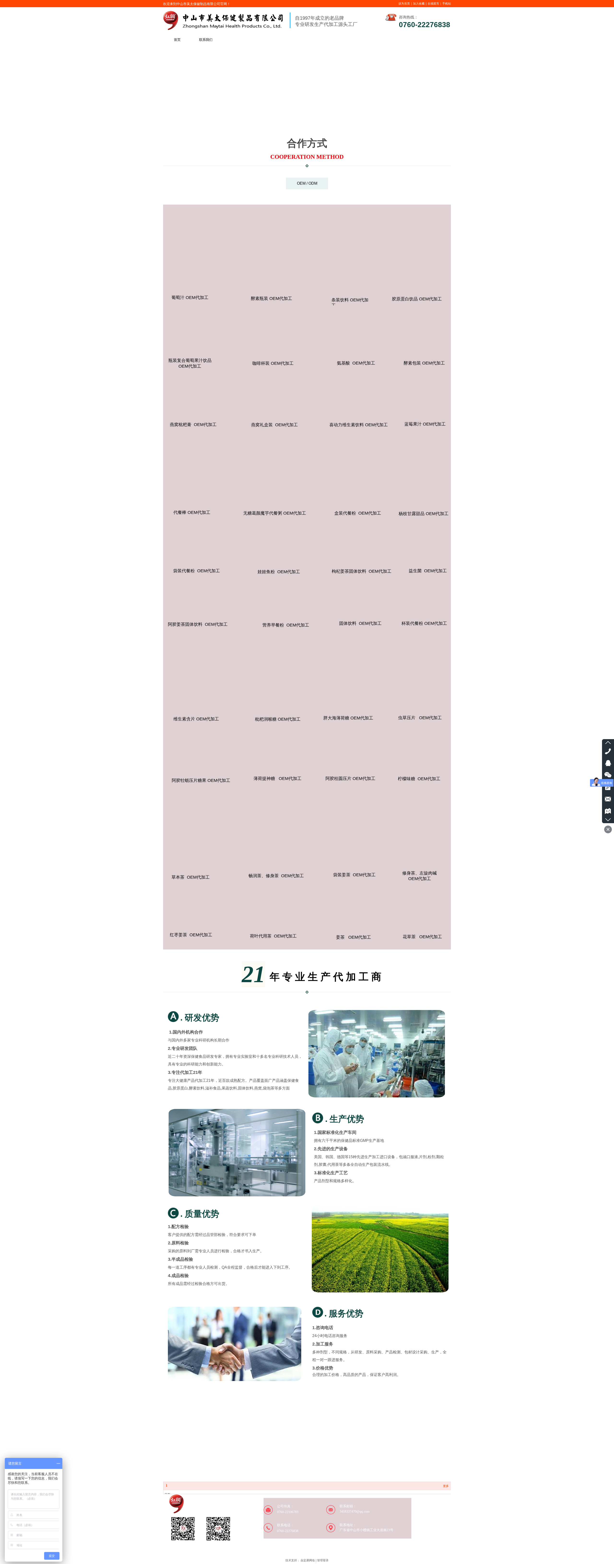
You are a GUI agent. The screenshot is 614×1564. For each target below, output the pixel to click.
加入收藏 (419, 3)
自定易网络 (308, 1560)
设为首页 (404, 3)
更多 (446, 1486)
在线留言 (433, 3)
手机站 (446, 3)
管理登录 (323, 1560)
